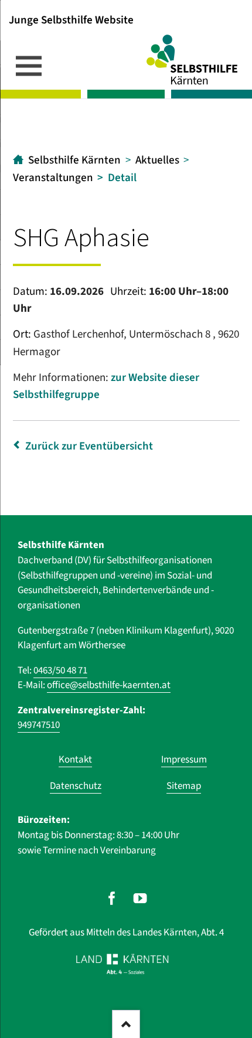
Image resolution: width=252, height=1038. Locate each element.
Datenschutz (75, 786)
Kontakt (75, 760)
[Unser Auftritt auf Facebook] (111, 898)
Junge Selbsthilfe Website (71, 20)
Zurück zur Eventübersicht (89, 446)
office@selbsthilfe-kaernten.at (109, 685)
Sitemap (183, 786)
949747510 (39, 725)
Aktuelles (157, 160)
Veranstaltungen (53, 178)
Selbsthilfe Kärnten (74, 160)
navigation (29, 66)
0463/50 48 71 (60, 670)
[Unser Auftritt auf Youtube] (140, 898)
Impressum (184, 760)
